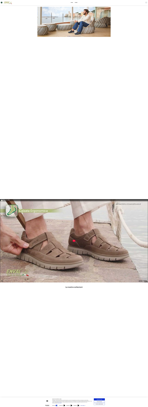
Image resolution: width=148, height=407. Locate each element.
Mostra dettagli (83, 405)
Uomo (43, 27)
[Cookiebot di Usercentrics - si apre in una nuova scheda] (47, 405)
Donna (50, 27)
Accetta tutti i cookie (99, 399)
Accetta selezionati (99, 401)
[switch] (64, 405)
